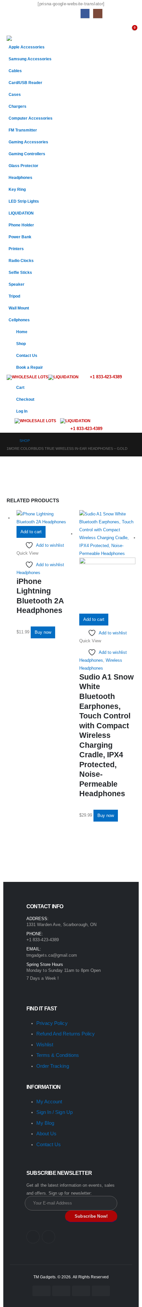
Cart (20, 387)
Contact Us (26, 355)
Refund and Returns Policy (65, 1033)
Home (21, 332)
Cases (15, 94)
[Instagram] (97, 13)
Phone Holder (21, 225)
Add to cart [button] (31, 531)
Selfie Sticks (20, 272)
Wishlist (44, 1044)
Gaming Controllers (27, 154)
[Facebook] (85, 13)
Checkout (25, 399)
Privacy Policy (52, 1023)
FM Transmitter (23, 130)
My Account (49, 1101)
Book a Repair (29, 367)
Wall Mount (19, 308)
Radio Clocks (21, 260)
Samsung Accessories (30, 59)
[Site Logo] (23, 38)
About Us (46, 1133)
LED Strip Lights (24, 201)
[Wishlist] (118, 29)
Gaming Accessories (28, 142)
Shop (21, 343)
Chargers (17, 106)
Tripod (14, 296)
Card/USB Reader (25, 82)
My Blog (45, 1123)
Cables (15, 71)
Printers (16, 249)
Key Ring (17, 189)
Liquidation (66, 377)
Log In (21, 411)
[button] (12, 27)
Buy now (43, 632)
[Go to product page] (45, 518)
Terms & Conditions (57, 1055)
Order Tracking (52, 1066)
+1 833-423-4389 (105, 376)
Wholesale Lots (30, 377)
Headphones (20, 177)
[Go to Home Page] (8, 441)
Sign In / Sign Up (54, 1112)
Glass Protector (23, 165)
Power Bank (20, 237)
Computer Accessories (31, 118)
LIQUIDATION (21, 213)
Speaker (16, 284)
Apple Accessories (27, 47)
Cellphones (19, 320)
